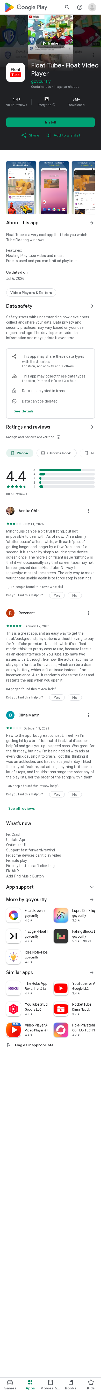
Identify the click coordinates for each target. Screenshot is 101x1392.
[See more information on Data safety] (91, 306)
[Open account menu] (92, 7)
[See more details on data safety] (24, 411)
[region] (50, 102)
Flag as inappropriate (30, 1045)
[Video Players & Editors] (31, 292)
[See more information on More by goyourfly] (91, 899)
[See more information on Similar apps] (91, 972)
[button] (53, 105)
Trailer (50, 43)
